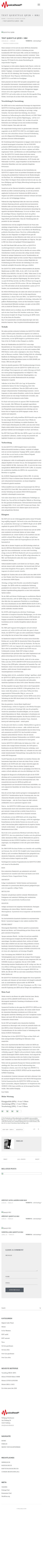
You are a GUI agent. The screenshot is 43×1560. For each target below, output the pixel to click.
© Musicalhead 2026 (21, 1508)
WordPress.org (6, 1496)
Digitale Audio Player (16, 18)
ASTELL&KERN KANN (15, 457)
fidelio (12, 41)
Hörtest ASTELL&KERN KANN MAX (14, 1200)
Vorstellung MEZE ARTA (9, 1373)
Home (4, 18)
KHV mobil (5, 1334)
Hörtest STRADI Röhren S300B (11, 1376)
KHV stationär (6, 1338)
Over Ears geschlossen (8, 1353)
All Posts (21, 1159)
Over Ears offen (6, 1357)
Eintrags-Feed (5, 1490)
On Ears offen (6, 1350)
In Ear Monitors (6, 1330)
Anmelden (4, 1487)
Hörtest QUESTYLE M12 (10, 1216)
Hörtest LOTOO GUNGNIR (10, 1380)
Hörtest (4, 1327)
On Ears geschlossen (7, 1346)
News (3, 1342)
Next (37, 1159)
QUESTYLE (19, 1129)
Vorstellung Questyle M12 (12, 1232)
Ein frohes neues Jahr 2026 (9, 1388)
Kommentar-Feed (6, 1493)
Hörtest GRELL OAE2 (8, 1384)
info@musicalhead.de (8, 1425)
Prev (6, 1159)
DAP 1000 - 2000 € (8, 1129)
